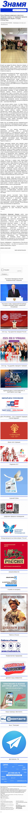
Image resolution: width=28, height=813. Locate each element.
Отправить (4, 274)
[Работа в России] (10, 645)
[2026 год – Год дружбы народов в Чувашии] (14, 378)
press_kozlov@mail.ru (6, 798)
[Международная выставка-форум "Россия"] (14, 555)
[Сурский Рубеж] (9, 507)
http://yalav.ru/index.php (19, 801)
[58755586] (14, 45)
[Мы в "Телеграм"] (14, 742)
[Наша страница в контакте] (14, 719)
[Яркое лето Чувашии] (14, 453)
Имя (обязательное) (20, 250)
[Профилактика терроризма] (14, 667)
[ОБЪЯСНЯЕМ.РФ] (9, 581)
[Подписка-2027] (14, 481)
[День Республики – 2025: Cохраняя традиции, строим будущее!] (14, 430)
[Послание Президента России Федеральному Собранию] (14, 292)
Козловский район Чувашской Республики (20, 807)
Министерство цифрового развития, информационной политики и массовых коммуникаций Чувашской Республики (7, 808)
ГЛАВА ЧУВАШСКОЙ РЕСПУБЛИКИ (6, 801)
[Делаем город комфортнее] (14, 695)
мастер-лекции (21, 152)
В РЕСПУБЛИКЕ (8, 23)
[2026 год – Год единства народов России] (14, 349)
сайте (13, 207)
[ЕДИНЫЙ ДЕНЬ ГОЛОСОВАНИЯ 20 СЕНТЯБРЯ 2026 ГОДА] (12, 404)
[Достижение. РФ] (14, 773)
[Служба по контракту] (14, 612)
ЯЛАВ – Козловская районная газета (14, 4)
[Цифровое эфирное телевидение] (14, 527)
